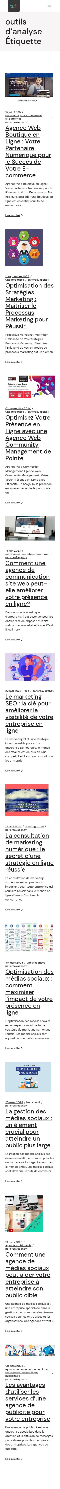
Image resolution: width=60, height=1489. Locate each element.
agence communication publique (26, 1369)
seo (27, 691)
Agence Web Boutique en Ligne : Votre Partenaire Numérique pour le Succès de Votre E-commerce (28, 151)
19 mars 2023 (13, 1242)
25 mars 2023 (14, 1102)
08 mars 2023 (14, 1366)
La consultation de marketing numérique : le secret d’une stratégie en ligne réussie (29, 852)
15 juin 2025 (13, 112)
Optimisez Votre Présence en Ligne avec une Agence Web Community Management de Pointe (28, 438)
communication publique (21, 1372)
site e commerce (31, 115)
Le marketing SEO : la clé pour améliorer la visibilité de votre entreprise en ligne (29, 713)
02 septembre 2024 (18, 408)
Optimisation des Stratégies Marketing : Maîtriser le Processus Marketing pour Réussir (29, 306)
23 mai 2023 (13, 691)
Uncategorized (14, 279)
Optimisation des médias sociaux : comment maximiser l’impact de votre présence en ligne (29, 992)
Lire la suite (12, 215)
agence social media (18, 1245)
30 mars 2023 (14, 962)
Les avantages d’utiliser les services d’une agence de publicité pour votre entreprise (27, 1402)
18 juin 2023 (13, 550)
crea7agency (16, 122)
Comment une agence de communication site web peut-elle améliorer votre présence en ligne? (27, 583)
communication (15, 554)
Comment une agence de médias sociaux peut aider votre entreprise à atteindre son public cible (27, 1275)
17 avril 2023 (13, 826)
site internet (13, 118)
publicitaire (12, 1375)
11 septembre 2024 (17, 276)
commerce (12, 115)
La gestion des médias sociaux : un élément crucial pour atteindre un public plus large (28, 1128)
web (46, 554)
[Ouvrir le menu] (49, 5)
